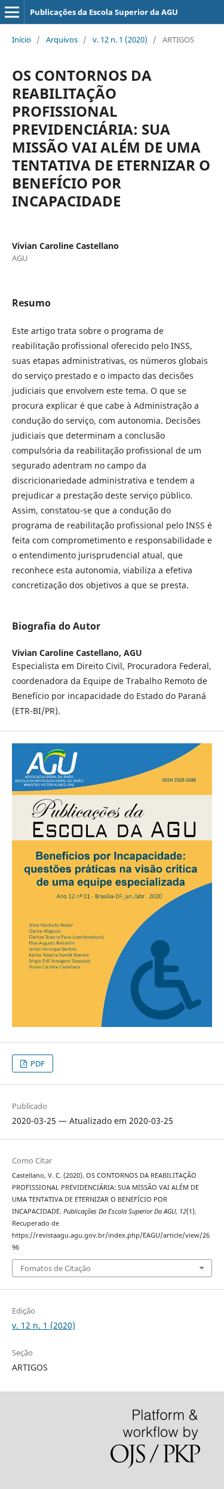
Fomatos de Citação (55, 1268)
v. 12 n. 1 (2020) (120, 39)
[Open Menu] (12, 12)
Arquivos (62, 39)
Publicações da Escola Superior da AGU (104, 12)
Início (21, 39)
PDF (37, 1063)
